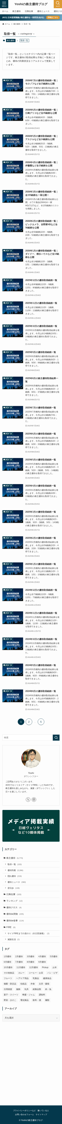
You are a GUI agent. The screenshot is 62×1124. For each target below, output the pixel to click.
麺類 (47, 1000)
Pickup (45, 967)
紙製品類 (37, 989)
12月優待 (33, 967)
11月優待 (21, 967)
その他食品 (9, 973)
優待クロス (14, 907)
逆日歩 (14, 888)
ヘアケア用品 (22, 978)
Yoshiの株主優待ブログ (31, 4)
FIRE (11, 927)
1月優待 (7, 956)
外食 (33, 984)
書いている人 (43, 1111)
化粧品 (23, 984)
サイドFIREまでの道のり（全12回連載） (28, 933)
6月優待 (7, 962)
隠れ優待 (15, 876)
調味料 (42, 995)
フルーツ (8, 978)
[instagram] (34, 799)
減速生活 (14, 939)
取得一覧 (15, 864)
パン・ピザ (52, 973)
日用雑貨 (8, 989)
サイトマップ (41, 1114)
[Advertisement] (31, 1067)
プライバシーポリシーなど (24, 1111)
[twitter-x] (28, 799)
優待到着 (15, 870)
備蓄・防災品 (10, 984)
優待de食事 (15, 920)
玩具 (26, 989)
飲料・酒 (37, 1000)
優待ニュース (17, 882)
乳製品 (36, 978)
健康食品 (47, 978)
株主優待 (10, 40)
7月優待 (19, 962)
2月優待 (19, 956)
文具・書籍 (44, 984)
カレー (21, 973)
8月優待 (30, 962)
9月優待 (42, 962)
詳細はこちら (53, 17)
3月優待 (30, 956)
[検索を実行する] (56, 738)
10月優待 (8, 967)
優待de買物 (15, 914)
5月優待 (53, 956)
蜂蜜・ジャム (28, 995)
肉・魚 (48, 989)
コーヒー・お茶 (36, 973)
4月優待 (42, 956)
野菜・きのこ (10, 1000)
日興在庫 (13, 894)
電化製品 (24, 1000)
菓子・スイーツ (11, 995)
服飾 (18, 989)
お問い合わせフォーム (24, 1114)
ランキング (14, 901)
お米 (55, 967)
